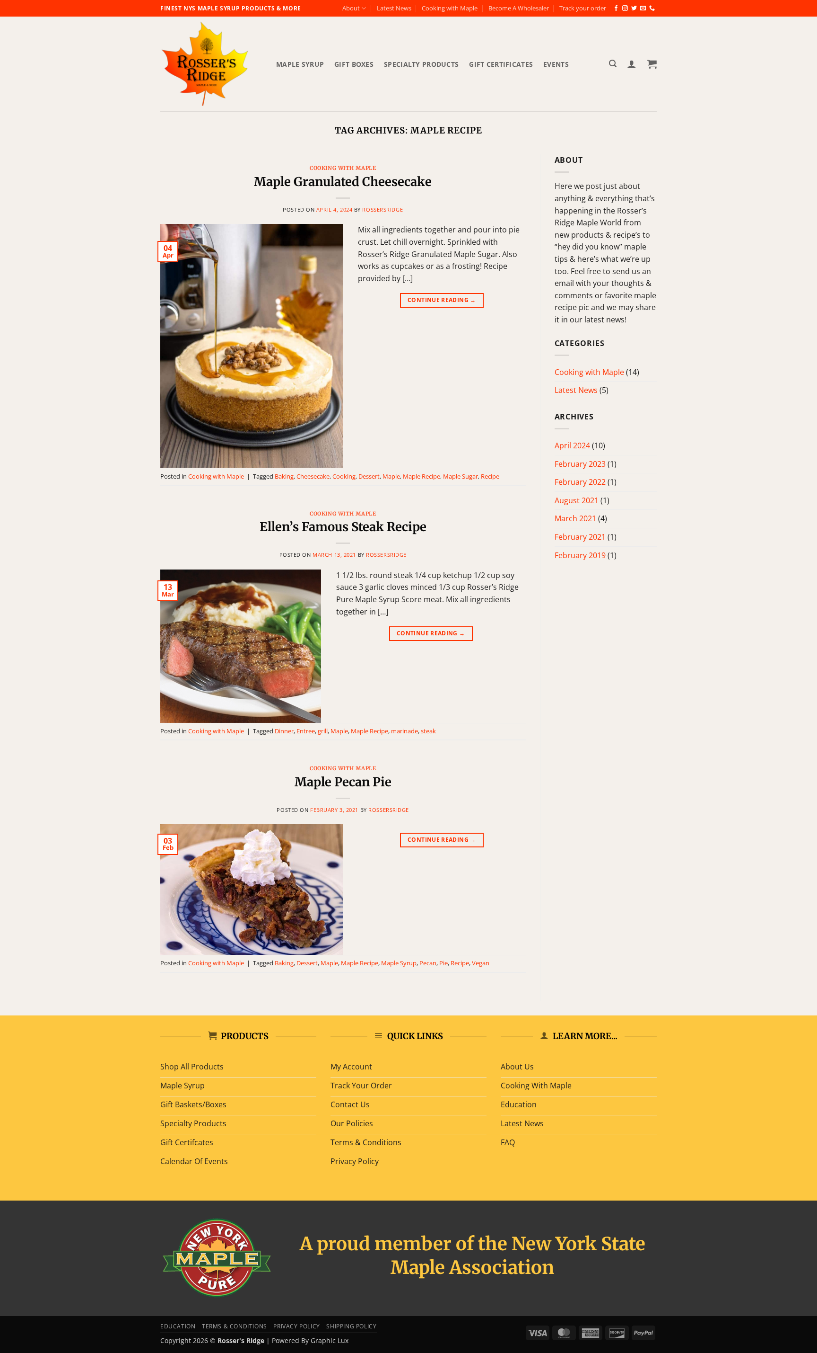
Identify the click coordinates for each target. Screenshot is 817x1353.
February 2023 (580, 464)
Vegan (480, 963)
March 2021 (575, 518)
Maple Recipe (421, 476)
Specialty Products (421, 64)
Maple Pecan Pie (343, 782)
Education (178, 1326)
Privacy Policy (296, 1326)
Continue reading (442, 300)
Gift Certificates (501, 64)
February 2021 (580, 537)
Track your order (582, 8)
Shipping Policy (351, 1326)
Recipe (490, 476)
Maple (391, 476)
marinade (404, 731)
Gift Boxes (354, 64)
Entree (305, 731)
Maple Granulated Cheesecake (343, 181)
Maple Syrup (300, 64)
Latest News (394, 8)
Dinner (284, 731)
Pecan (427, 963)
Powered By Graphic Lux (310, 1340)
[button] (613, 63)
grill (323, 731)
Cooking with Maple (450, 8)
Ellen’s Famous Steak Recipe (343, 526)
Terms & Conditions (234, 1326)
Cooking (344, 476)
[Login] (631, 63)
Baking (284, 476)
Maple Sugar (460, 476)
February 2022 (580, 482)
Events (556, 64)
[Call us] (652, 8)
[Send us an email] (643, 8)
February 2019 (580, 555)
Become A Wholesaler (518, 8)
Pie (443, 963)
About (351, 8)
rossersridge (382, 209)
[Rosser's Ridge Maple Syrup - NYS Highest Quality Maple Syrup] (211, 64)
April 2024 (572, 445)
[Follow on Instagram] (625, 8)
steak (428, 731)
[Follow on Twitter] (634, 8)
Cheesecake (313, 476)
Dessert (369, 476)
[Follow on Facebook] (616, 8)
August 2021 (577, 500)
